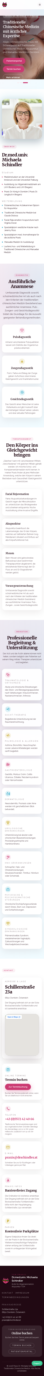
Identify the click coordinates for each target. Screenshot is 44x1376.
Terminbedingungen (15, 1297)
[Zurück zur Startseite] (4, 4)
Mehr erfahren (13, 77)
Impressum (22, 1293)
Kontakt (7, 1293)
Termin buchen (13, 69)
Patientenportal (14, 61)
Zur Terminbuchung (18, 1087)
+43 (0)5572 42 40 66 (19, 1119)
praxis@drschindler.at (21, 1157)
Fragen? (37, 1363)
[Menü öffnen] (39, 4)
